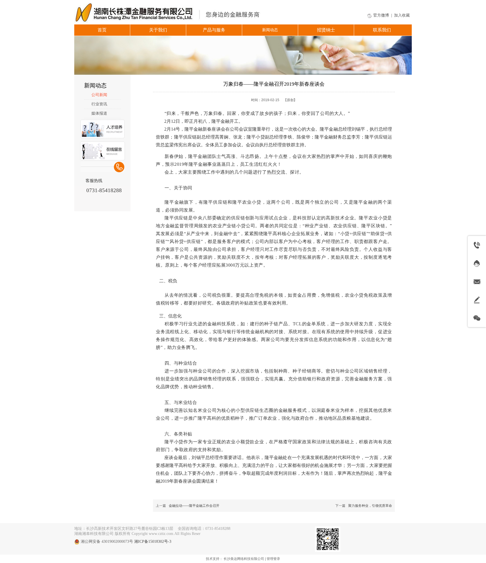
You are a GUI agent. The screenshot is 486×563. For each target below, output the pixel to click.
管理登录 (273, 559)
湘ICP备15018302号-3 (152, 541)
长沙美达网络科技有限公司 (244, 559)
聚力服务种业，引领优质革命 (370, 506)
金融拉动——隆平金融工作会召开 (194, 506)
